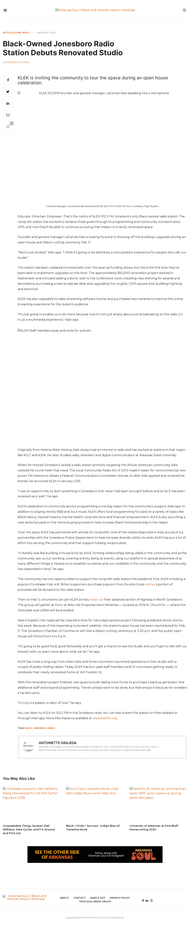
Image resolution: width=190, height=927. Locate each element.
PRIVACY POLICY (120, 897)
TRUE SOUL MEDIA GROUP (95, 901)
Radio (51, 728)
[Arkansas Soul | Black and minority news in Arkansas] (95, 10)
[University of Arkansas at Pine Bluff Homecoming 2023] (158, 804)
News (25, 33)
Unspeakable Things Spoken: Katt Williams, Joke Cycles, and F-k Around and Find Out (29, 829)
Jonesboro (40, 728)
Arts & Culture (12, 33)
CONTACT (79, 897)
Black (28, 728)
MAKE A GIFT (97, 897)
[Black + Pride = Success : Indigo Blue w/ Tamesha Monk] (95, 804)
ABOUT (64, 897)
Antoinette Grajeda (17, 62)
